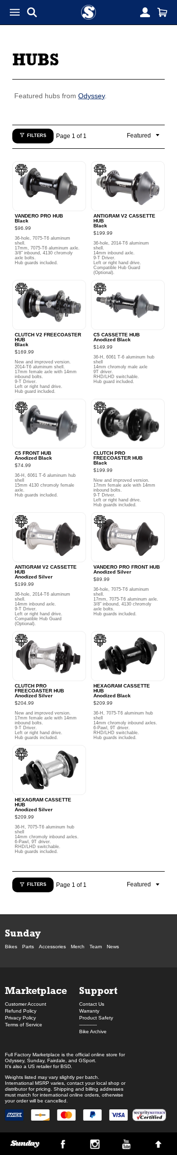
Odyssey (91, 96)
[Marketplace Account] (145, 12)
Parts (28, 946)
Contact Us (91, 1004)
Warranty (89, 1011)
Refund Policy (20, 1011)
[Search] (32, 12)
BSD (65, 1066)
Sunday (23, 932)
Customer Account (25, 1004)
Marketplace (36, 990)
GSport (87, 1060)
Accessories (52, 946)
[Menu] (15, 12)
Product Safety (96, 1017)
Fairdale (56, 1060)
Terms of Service (23, 1024)
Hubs (35, 59)
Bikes (11, 946)
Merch (78, 946)
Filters (36, 135)
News (113, 946)
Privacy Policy (20, 1017)
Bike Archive (93, 1031)
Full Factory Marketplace (32, 1054)
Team (95, 946)
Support (98, 990)
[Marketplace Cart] (162, 12)
